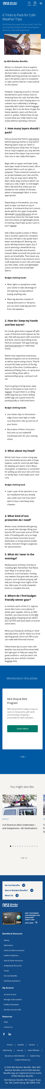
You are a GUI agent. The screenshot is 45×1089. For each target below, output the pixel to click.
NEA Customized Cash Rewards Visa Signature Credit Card (34, 916)
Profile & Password (11, 1004)
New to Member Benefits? (16, 890)
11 (34, 846)
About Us (9, 895)
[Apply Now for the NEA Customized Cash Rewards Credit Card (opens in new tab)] (12, 918)
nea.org (20, 1050)
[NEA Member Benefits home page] (11, 905)
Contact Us (8, 1027)
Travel (6, 971)
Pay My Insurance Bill (12, 1009)
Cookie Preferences (22, 1060)
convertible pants (23, 214)
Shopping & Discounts (13, 965)
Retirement (8, 945)
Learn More (27, 728)
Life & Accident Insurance (14, 950)
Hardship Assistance (12, 981)
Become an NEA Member (15, 1056)
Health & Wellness (11, 955)
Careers (32, 1045)
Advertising (7, 1050)
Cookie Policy (35, 1056)
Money (6, 940)
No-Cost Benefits (12, 885)
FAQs (6, 1022)
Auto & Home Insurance (13, 960)
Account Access (10, 994)
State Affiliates (33, 1050)
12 (37, 846)
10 (32, 846)
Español (21, 1045)
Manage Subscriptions (13, 999)
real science (33, 139)
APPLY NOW (31, 922)
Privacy (10, 1045)
